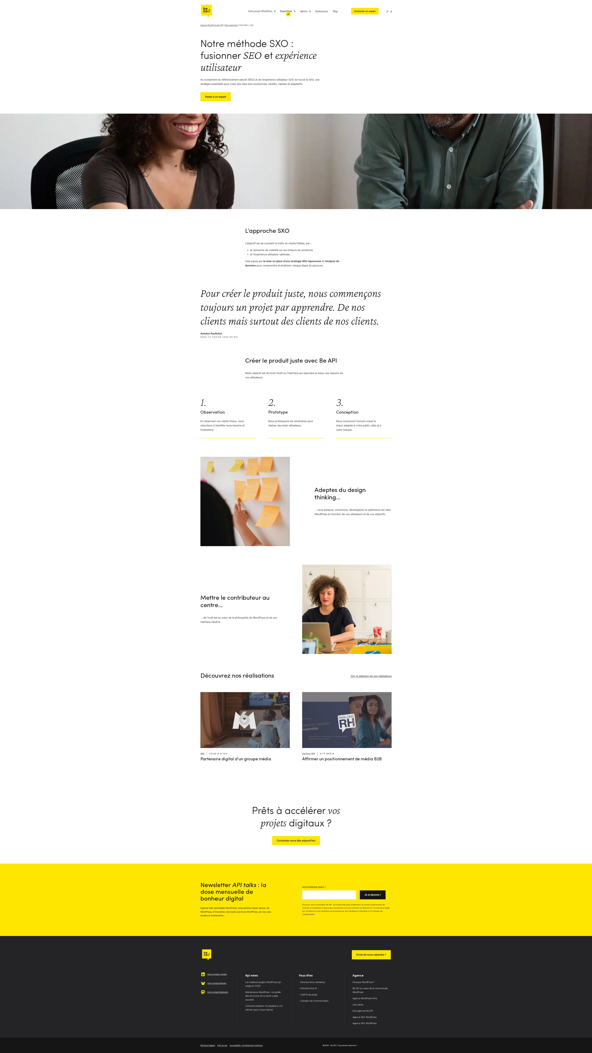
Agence (303, 11)
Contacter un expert (365, 11)
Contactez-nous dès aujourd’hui (296, 840)
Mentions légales (207, 1045)
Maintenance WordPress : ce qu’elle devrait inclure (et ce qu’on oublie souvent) (263, 996)
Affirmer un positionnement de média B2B (342, 759)
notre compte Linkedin (217, 974)
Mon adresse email (314, 887)
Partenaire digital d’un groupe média (235, 759)
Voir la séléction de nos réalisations (371, 676)
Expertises (286, 11)
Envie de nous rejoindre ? (371, 954)
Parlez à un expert (215, 96)
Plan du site (222, 1045)
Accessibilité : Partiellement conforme (246, 1045)
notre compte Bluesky (216, 983)
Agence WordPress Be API (211, 25)
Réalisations (321, 11)
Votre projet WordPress (260, 11)
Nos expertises (231, 25)
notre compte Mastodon (217, 992)
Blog (335, 11)
